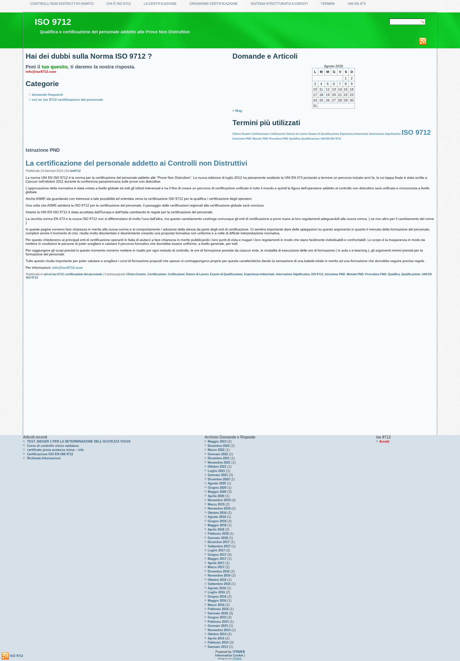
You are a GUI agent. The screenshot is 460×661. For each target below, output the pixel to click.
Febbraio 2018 (218, 533)
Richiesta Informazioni (44, 458)
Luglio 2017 (216, 550)
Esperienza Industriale (354, 133)
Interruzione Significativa (385, 133)
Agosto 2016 (217, 588)
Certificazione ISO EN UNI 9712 (50, 454)
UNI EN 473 (357, 4)
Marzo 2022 (216, 450)
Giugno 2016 (217, 596)
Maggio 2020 (217, 491)
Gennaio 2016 (218, 613)
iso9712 (75, 171)
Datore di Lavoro (297, 133)
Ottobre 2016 (217, 580)
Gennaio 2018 (218, 538)
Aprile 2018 (216, 529)
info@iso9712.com (41, 71)
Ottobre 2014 (217, 634)
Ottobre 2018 (217, 513)
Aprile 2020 (216, 496)
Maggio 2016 (217, 600)
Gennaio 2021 (218, 475)
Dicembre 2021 (219, 458)
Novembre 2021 (219, 462)
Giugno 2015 (217, 617)
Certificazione (260, 133)
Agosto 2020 (217, 483)
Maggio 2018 (217, 525)
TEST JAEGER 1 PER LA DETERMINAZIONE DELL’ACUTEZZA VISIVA (79, 441)
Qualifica (294, 138)
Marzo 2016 (216, 605)
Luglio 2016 (216, 592)
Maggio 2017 (217, 558)
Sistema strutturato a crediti (279, 4)
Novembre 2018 (219, 508)
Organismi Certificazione (214, 4)
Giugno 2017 (217, 554)
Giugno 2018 (217, 521)
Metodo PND (260, 138)
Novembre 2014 (219, 630)
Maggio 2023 (217, 441)
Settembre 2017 (219, 546)
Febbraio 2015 (218, 621)
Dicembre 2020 (219, 479)
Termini (328, 4)
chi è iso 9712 (119, 4)
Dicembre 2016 (219, 571)
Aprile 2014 (216, 638)
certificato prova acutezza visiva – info (55, 450)
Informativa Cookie (229, 655)
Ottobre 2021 (217, 466)
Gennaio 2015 (218, 625)
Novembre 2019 (219, 500)
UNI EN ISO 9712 (331, 138)
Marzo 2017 (216, 567)
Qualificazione (310, 138)
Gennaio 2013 (218, 647)
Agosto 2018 (217, 517)
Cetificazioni (278, 133)
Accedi (384, 441)
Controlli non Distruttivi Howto (62, 4)
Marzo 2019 (216, 504)
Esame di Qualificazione (324, 133)
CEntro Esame (241, 133)
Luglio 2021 (216, 471)
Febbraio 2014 (218, 642)
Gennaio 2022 (218, 454)
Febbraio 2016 (218, 609)
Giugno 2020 (217, 487)
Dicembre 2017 (219, 542)
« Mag (237, 110)
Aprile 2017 (216, 563)
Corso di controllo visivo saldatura (53, 446)
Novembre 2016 (219, 575)
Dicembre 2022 (219, 446)
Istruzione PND (241, 138)
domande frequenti (47, 94)
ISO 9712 (53, 22)
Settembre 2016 (219, 584)
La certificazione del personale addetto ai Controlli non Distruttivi (136, 163)
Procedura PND (278, 138)
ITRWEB (239, 652)
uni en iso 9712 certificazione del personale (67, 99)
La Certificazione (160, 4)
